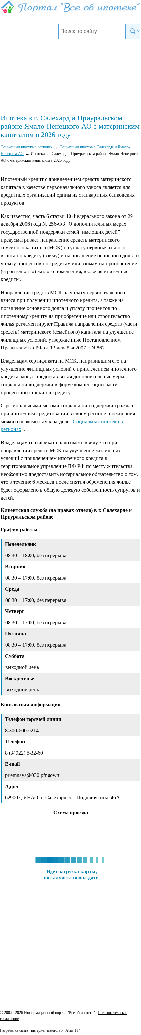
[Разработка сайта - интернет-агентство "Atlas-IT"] (70, 1030)
